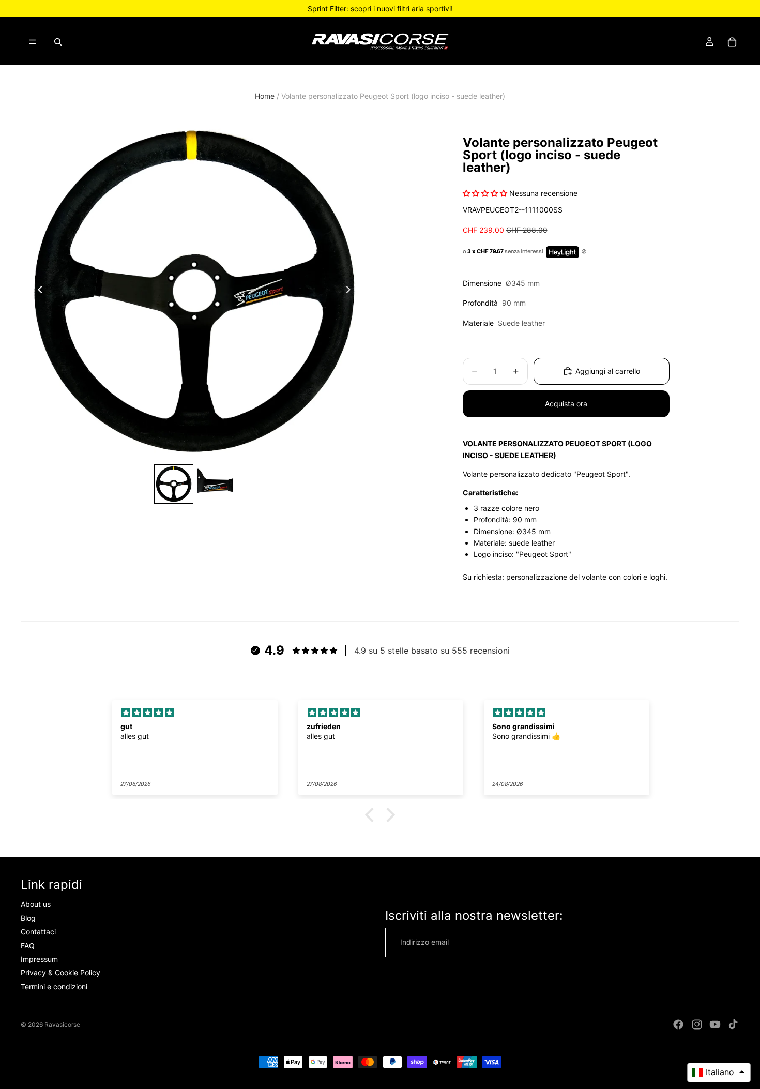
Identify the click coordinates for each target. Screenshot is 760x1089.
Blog (28, 918)
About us (36, 904)
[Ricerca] (58, 42)
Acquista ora (566, 403)
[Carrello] (732, 42)
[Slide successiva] (351, 291)
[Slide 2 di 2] (215, 484)
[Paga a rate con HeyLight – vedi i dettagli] (584, 252)
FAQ (28, 945)
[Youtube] (715, 1024)
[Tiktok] (733, 1024)
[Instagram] (697, 1024)
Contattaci (38, 931)
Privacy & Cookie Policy (60, 973)
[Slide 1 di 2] (173, 484)
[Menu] (32, 42)
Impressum (39, 959)
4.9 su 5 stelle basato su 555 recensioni (432, 650)
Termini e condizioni (54, 986)
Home (265, 96)
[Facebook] (678, 1024)
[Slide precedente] (37, 291)
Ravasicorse (62, 1024)
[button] (372, 815)
